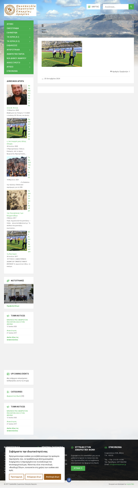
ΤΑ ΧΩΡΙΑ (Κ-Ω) (13, 41)
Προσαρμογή (16, 477)
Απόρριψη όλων (34, 477)
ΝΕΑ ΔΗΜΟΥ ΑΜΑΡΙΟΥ (16, 58)
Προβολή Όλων (13, 306)
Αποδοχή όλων (52, 477)
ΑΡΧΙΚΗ (10, 24)
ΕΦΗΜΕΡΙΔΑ (12, 33)
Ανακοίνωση (11, 331)
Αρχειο (10, 67)
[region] (35, 465)
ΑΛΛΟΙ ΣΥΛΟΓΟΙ (13, 63)
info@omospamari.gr (118, 464)
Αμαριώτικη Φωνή (14, 396)
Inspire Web (130, 484)
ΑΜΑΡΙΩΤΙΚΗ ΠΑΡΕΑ (15, 54)
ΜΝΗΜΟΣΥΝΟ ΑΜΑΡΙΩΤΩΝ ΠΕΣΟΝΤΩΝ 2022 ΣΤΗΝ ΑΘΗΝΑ (17, 322)
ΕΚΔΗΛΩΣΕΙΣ (12, 45)
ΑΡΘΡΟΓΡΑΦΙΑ (13, 50)
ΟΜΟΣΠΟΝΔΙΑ (13, 28)
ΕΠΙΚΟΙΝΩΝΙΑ (12, 71)
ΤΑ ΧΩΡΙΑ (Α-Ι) (13, 37)
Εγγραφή (77, 468)
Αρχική (44, 32)
